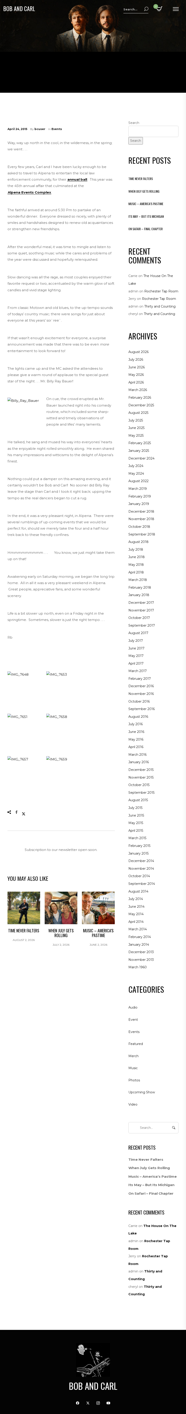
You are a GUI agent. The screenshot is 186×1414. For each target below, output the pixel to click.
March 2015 (137, 838)
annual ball (77, 179)
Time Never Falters (140, 178)
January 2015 (138, 853)
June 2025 (136, 428)
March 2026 (137, 390)
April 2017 (136, 663)
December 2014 (141, 861)
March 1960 (137, 967)
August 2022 (138, 481)
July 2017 (135, 641)
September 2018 (141, 534)
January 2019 (138, 504)
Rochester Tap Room (161, 291)
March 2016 (137, 755)
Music (133, 1068)
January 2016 (138, 762)
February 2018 (139, 587)
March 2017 (137, 671)
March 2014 (137, 929)
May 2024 (136, 473)
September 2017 (141, 625)
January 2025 (138, 451)
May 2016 (135, 739)
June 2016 (136, 732)
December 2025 (141, 405)
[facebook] (77, 1403)
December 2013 (141, 952)
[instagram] (98, 1403)
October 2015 (138, 785)
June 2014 (136, 907)
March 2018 (137, 580)
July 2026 (135, 360)
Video (132, 1104)
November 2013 (141, 960)
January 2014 (138, 945)
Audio (132, 1007)
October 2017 (139, 618)
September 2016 (141, 709)
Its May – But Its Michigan (146, 216)
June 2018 (136, 557)
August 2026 (138, 352)
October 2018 (139, 527)
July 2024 (135, 466)
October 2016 (139, 701)
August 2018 (138, 542)
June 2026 (136, 367)
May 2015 (135, 823)
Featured (135, 1044)
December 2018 (141, 511)
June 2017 (136, 648)
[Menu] (175, 9)
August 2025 (138, 413)
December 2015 (141, 770)
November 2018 (141, 519)
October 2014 (139, 876)
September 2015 (141, 793)
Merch (133, 1056)
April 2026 (136, 382)
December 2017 (141, 603)
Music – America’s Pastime (145, 203)
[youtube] (108, 1403)
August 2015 (138, 800)
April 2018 (136, 572)
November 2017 (141, 610)
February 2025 (139, 443)
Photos (134, 1080)
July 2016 (135, 724)
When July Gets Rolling (143, 191)
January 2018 (138, 595)
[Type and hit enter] (174, 1127)
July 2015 (135, 808)
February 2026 (139, 398)
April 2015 (135, 831)
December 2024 (141, 458)
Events (56, 129)
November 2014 (141, 869)
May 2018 (136, 565)
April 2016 (135, 747)
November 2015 (141, 777)
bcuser (39, 129)
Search (133, 123)
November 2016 (141, 694)
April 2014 (136, 922)
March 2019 (137, 489)
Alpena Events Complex (29, 192)
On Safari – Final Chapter (145, 228)
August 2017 (138, 633)
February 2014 (139, 937)
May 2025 (136, 435)
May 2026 (136, 375)
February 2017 (139, 679)
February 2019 (139, 496)
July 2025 (135, 420)
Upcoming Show (141, 1092)
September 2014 (141, 884)
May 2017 (136, 656)
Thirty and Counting (160, 306)
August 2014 (138, 891)
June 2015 (136, 815)
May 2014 (136, 914)
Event (133, 1020)
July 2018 (135, 549)
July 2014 (135, 899)
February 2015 (139, 846)
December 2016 (141, 686)
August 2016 (138, 717)
